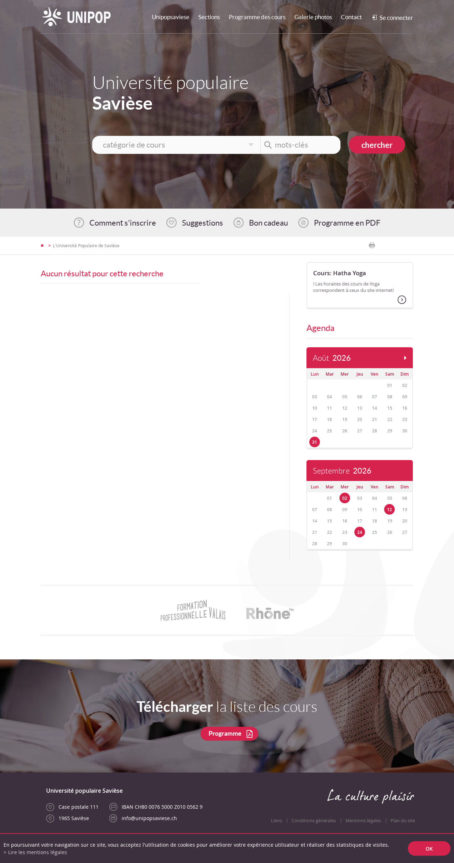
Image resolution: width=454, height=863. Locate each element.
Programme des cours (257, 16)
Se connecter (396, 17)
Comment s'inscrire (122, 222)
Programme (225, 733)
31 (314, 442)
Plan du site (403, 820)
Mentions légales (363, 820)
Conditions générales (314, 820)
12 (389, 510)
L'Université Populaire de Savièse (86, 246)
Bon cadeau (268, 222)
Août (332, 358)
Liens (276, 820)
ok (429, 848)
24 (359, 532)
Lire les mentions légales (37, 852)
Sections (209, 16)
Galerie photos (313, 16)
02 (344, 498)
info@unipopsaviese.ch (149, 818)
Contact (351, 16)
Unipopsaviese (170, 16)
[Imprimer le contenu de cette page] (372, 245)
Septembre (342, 470)
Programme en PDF (347, 222)
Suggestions (202, 222)
